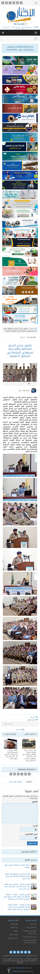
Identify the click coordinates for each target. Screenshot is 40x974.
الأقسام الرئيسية (31, 920)
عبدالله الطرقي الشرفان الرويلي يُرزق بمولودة (17, 866)
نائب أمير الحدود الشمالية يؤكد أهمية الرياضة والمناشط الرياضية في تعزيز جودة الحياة (17, 876)
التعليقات (29, 781)
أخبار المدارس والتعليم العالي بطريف (29, 932)
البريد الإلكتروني (31, 834)
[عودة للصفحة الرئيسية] (20, 16)
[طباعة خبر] (29, 383)
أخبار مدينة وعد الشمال (29, 936)
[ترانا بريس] (9, 971)
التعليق (35, 802)
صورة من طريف (13, 934)
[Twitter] (7, 3)
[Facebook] (10, 3)
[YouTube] (18, 3)
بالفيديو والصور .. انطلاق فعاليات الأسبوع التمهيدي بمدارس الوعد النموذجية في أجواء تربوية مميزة (19, 907)
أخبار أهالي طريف (31, 927)
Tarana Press (20, 968)
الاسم (35, 826)
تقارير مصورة (14, 924)
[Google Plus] (14, 3)
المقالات (15, 931)
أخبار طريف (33, 328)
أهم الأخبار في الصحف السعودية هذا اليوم (29, 941)
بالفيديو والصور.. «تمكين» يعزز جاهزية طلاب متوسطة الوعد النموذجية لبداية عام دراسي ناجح (17, 886)
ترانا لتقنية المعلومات (18, 971)
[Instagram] (21, 3)
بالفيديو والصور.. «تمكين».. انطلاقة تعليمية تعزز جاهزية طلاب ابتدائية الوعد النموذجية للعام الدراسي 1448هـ (16, 897)
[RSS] (3, 3)
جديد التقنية (14, 927)
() (4, 724)
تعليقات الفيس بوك (15, 781)
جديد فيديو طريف (13, 938)
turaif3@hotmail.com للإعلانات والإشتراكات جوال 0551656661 (20, 48)
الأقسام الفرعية (13, 920)
